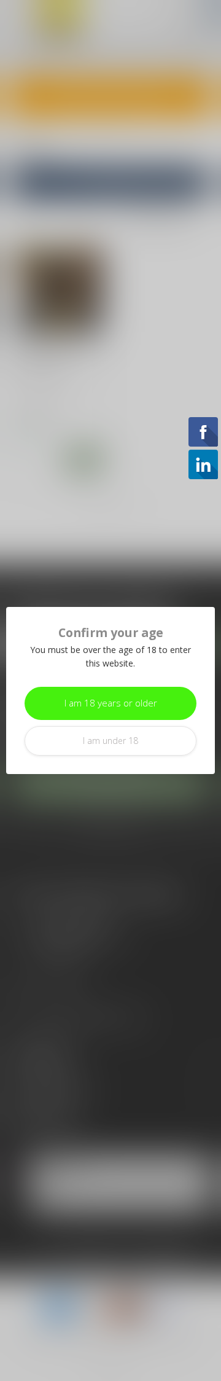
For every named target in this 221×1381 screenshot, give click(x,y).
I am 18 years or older (110, 703)
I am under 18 (110, 740)
